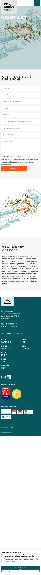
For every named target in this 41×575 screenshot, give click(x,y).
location (6, 347)
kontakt (26, 347)
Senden (14, 169)
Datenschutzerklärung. (6, 164)
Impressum (7, 427)
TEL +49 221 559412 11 (9, 324)
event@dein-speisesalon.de (12, 333)
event (4, 354)
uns (4, 360)
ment (5, 367)
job (24, 341)
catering (6, 341)
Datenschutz (8, 432)
